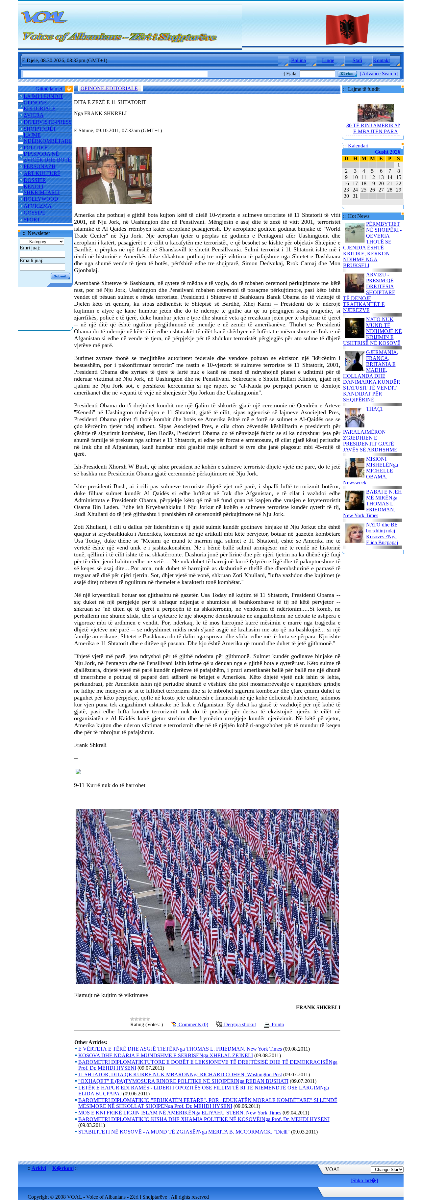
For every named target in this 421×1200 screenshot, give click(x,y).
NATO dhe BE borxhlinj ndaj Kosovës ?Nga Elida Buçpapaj (382, 533)
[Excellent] (148, 1019)
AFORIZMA (38, 206)
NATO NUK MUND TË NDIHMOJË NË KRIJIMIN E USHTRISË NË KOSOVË (372, 331)
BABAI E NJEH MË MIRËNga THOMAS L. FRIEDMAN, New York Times (372, 503)
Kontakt (381, 60)
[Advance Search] (379, 73)
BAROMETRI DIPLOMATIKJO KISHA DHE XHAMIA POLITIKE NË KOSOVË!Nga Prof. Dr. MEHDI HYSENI (204, 1119)
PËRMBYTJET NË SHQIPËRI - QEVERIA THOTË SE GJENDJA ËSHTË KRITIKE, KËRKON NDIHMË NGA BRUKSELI (372, 244)
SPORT (32, 219)
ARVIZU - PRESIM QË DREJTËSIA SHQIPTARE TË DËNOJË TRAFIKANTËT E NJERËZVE (369, 292)
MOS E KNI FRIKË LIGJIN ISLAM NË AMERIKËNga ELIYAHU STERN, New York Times (179, 1112)
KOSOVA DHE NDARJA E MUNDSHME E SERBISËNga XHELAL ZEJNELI (165, 1055)
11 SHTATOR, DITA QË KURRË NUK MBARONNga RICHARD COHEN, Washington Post (180, 1074)
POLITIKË (36, 147)
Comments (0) (192, 1024)
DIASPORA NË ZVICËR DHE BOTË (47, 157)
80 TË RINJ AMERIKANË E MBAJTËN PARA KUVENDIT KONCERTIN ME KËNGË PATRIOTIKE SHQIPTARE (375, 128)
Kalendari (358, 145)
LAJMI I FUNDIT (43, 96)
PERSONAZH (40, 166)
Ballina (298, 60)
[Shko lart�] (364, 1180)
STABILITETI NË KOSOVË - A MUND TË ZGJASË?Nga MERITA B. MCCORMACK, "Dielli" (184, 1132)
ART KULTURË (42, 173)
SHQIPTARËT (40, 129)
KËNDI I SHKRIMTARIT (42, 189)
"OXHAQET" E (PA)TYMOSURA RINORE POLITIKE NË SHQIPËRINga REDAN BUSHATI (183, 1081)
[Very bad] (132, 1019)
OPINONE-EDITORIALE (40, 105)
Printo (277, 1024)
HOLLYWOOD (41, 199)
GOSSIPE (34, 213)
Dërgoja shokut (239, 1024)
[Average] (140, 1019)
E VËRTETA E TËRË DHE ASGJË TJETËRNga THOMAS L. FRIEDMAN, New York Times (180, 1049)
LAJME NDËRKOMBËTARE (48, 138)
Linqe (328, 60)
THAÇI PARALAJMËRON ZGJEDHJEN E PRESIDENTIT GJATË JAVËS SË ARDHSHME (370, 429)
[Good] (144, 1019)
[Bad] (136, 1019)
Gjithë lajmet (49, 88)
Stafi (357, 60)
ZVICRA (34, 115)
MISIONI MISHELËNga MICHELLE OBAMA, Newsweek (370, 470)
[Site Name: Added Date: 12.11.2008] (45, 323)
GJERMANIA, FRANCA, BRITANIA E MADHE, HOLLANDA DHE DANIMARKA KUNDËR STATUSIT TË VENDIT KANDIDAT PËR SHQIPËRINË (371, 375)
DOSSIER (35, 180)
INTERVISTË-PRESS (48, 122)
